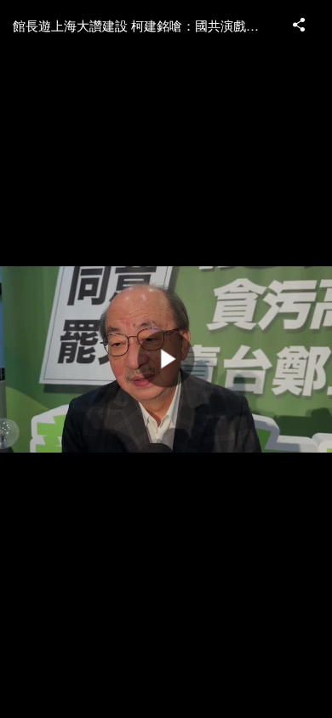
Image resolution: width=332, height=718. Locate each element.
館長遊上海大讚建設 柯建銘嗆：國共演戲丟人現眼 (145, 25)
